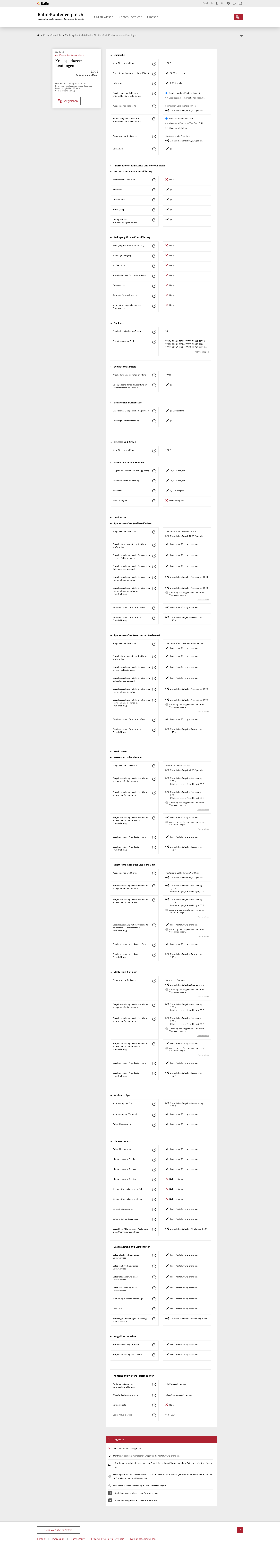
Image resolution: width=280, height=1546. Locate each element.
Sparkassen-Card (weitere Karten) (184, 93)
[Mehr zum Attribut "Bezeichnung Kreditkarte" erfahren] (154, 119)
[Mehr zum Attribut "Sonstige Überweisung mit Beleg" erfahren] (154, 1200)
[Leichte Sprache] (234, 3)
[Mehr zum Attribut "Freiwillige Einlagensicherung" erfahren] (154, 421)
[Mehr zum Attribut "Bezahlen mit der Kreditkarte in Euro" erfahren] (154, 837)
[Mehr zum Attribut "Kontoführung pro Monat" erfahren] (154, 64)
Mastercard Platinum (178, 128)
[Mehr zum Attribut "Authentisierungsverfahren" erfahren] (154, 220)
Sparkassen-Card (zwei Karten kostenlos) (187, 97)
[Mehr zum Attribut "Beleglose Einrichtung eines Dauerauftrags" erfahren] (154, 1266)
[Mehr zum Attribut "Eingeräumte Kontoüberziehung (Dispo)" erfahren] (154, 74)
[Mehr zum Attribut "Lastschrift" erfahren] (154, 1309)
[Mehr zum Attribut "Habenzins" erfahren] (154, 84)
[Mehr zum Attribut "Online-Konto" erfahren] (154, 149)
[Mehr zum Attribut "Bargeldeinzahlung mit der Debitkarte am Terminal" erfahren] (154, 545)
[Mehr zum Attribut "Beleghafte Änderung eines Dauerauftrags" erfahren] (154, 1277)
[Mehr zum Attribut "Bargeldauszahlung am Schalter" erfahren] (154, 1355)
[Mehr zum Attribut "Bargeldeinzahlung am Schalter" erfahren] (154, 1345)
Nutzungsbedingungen (143, 1538)
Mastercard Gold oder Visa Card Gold (186, 123)
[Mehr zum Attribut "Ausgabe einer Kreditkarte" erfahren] (154, 137)
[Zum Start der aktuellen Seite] (240, 1530)
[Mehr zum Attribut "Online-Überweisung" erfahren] (154, 1150)
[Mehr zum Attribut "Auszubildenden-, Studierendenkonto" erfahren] (154, 276)
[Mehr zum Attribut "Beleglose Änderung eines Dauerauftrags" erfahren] (154, 1288)
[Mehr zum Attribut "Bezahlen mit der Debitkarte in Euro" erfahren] (154, 608)
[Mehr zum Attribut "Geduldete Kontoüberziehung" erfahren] (154, 481)
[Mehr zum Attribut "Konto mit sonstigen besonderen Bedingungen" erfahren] (154, 306)
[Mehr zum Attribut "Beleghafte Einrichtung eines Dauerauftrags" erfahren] (154, 1255)
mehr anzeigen (202, 351)
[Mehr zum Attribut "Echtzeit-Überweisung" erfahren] (154, 1209)
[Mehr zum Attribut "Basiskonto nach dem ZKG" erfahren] (154, 180)
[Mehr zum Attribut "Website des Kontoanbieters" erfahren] (154, 1395)
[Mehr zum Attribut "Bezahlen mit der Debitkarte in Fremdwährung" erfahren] (154, 618)
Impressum (58, 1538)
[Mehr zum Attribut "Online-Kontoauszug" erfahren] (154, 1125)
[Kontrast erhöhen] (217, 3)
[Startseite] (38, 35)
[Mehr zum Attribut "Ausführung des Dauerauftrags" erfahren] (154, 1299)
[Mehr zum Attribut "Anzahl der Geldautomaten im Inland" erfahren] (154, 375)
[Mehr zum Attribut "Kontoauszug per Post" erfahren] (154, 1104)
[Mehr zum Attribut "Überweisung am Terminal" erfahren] (154, 1170)
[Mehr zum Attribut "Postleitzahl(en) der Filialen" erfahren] (154, 342)
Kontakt (41, 1538)
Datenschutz (78, 1538)
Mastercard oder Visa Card (181, 118)
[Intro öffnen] (240, 3)
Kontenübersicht (130, 17)
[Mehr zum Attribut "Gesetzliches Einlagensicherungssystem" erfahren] (154, 411)
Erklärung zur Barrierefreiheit (107, 1538)
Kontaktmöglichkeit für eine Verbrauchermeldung (67, 89)
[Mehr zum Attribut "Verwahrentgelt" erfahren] (154, 501)
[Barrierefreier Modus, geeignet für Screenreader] (228, 3)
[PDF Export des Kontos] (241, 35)
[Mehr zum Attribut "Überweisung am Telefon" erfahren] (154, 1180)
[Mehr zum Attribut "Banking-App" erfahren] (154, 210)
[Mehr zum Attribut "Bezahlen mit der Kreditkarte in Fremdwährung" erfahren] (154, 847)
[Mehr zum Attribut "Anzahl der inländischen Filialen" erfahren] (154, 332)
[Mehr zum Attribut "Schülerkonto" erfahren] (154, 266)
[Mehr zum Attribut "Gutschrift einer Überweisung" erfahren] (154, 1219)
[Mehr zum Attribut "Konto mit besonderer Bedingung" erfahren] (154, 246)
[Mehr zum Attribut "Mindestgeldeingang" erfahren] (154, 256)
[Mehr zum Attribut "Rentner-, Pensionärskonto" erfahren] (154, 296)
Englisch (208, 3)
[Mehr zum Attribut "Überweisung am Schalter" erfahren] (154, 1160)
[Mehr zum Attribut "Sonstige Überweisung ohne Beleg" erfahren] (154, 1190)
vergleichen (71, 101)
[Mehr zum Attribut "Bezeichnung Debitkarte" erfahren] (154, 94)
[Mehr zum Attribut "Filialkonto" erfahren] (154, 190)
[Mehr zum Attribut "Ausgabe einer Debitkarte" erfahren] (154, 106)
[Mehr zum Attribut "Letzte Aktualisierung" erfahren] (154, 1415)
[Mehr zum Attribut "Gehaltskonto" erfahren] (154, 286)
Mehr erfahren (203, 599)
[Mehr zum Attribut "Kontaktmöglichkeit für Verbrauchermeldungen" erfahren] (154, 1384)
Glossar (152, 17)
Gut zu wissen (103, 17)
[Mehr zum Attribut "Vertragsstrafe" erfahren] (154, 1405)
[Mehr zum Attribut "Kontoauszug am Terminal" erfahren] (154, 1115)
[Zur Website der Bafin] (43, 3)
